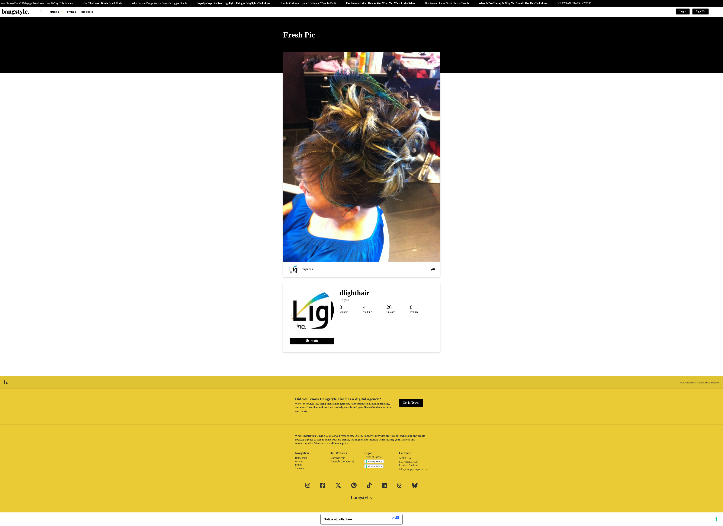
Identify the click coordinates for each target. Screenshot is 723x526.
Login (683, 11)
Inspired (414, 312)
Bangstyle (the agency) (342, 461)
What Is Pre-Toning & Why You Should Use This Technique (489, 3)
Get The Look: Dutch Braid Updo (78, 3)
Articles (54, 11)
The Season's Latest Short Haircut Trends (423, 3)
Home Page (301, 458)
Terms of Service (373, 457)
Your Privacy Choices (373, 517)
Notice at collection (338, 519)
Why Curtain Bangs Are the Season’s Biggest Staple (135, 3)
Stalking (367, 312)
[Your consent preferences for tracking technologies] (716, 519)
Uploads (390, 312)
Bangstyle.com (337, 458)
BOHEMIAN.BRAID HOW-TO (550, 3)
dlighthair (307, 269)
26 (389, 307)
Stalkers (343, 312)
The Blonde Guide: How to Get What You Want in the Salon (356, 3)
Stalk (313, 341)
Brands (71, 11)
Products (87, 11)
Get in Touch (411, 402)
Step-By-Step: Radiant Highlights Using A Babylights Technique (209, 3)
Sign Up (700, 11)
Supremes (300, 468)
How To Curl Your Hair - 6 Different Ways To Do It (284, 3)
